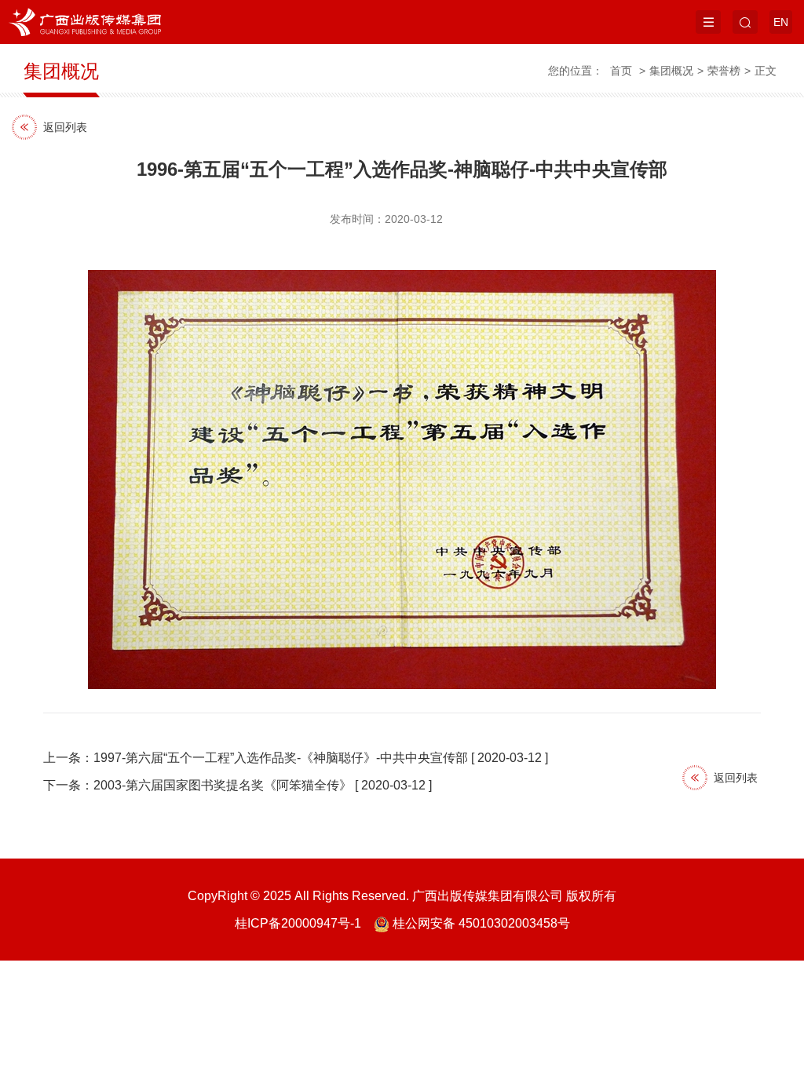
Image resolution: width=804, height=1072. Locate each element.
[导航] (708, 22)
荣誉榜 (723, 70)
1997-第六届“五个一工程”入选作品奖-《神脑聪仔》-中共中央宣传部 (280, 757)
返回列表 (65, 127)
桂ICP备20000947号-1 (298, 923)
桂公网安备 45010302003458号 (481, 923)
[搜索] (745, 22)
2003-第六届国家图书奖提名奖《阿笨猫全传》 (222, 785)
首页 (621, 70)
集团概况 (671, 70)
